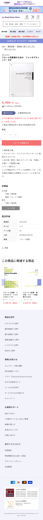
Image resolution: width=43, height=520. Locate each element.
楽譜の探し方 (10, 424)
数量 (4, 129)
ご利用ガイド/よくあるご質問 (16, 419)
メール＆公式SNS (12, 387)
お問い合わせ (10, 435)
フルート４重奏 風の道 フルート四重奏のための (30, 294)
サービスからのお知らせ (14, 393)
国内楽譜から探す (12, 329)
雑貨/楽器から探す (12, 339)
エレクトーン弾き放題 (13, 366)
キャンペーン (10, 398)
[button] (38, 17)
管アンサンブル (10, 49)
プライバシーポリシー (13, 461)
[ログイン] (27, 17)
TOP (3, 46)
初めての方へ (10, 413)
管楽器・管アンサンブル (26, 46)
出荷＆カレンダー (12, 430)
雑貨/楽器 (22, 31)
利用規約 (8, 450)
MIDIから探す (10, 350)
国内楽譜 (4, 31)
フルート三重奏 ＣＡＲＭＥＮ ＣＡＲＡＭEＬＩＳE (10, 294)
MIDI (38, 31)
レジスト (30, 31)
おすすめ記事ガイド (12, 382)
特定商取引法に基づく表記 (15, 456)
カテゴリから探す (12, 323)
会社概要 (8, 466)
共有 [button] (6, 248)
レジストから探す (12, 345)
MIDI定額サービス (12, 371)
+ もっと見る (11, 208)
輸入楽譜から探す (12, 334)
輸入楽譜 (13, 31)
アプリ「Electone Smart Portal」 (19, 376)
